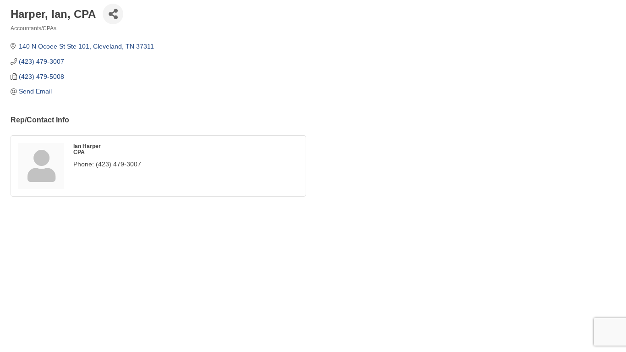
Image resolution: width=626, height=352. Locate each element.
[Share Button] (113, 14)
